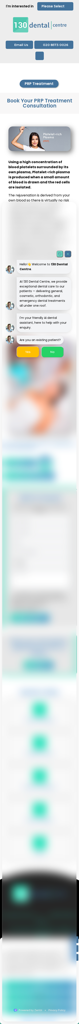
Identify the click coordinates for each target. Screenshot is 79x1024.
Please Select (53, 6)
